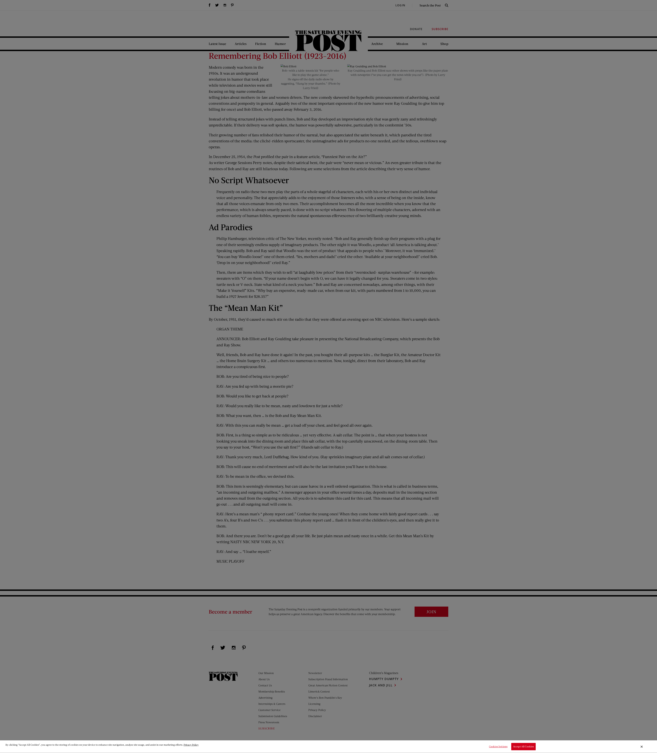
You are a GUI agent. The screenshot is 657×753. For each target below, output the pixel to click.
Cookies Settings (498, 746)
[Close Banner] (642, 746)
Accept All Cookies (523, 746)
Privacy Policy (191, 744)
